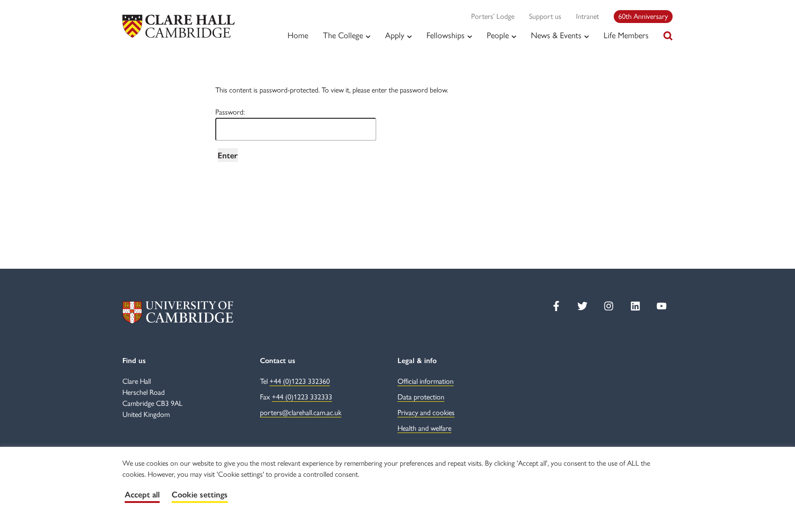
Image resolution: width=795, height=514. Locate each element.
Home (298, 35)
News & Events (556, 35)
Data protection (421, 397)
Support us (545, 16)
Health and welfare (424, 428)
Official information (426, 381)
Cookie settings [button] (200, 495)
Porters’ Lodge (492, 16)
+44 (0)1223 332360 (300, 381)
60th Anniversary (643, 16)
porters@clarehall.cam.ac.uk (300, 412)
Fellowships (445, 35)
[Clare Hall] (178, 26)
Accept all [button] (142, 495)
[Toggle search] (668, 35)
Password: (230, 112)
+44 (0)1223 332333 (302, 397)
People (498, 35)
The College (343, 35)
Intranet (587, 16)
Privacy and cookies (426, 412)
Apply (394, 35)
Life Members (626, 35)
